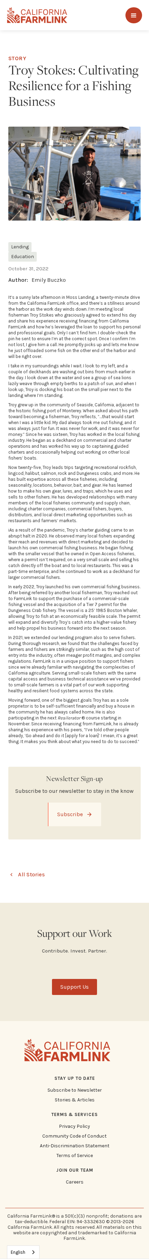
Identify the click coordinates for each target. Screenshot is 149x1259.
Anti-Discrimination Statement (74, 1146)
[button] (133, 15)
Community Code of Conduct (74, 1136)
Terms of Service (74, 1155)
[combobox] (23, 1252)
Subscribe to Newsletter (74, 1090)
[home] (37, 15)
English (18, 1252)
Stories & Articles (75, 1100)
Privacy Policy (74, 1126)
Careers (75, 1182)
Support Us (74, 986)
